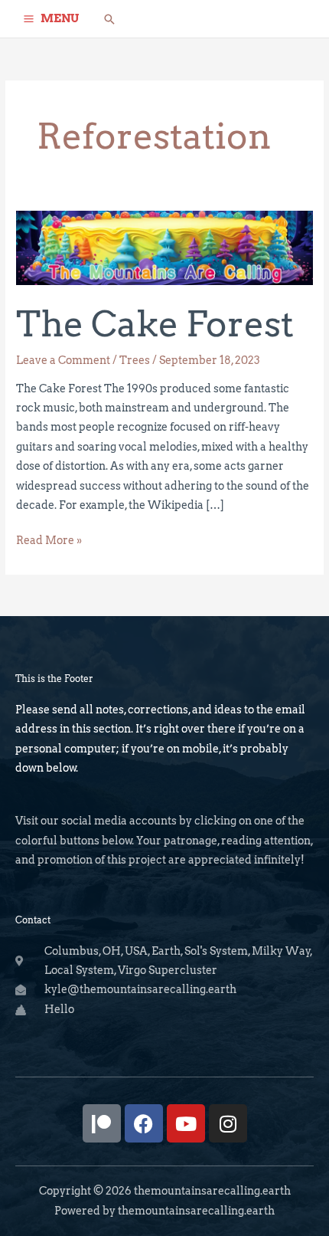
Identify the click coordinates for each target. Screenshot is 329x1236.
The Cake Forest (155, 324)
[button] (109, 19)
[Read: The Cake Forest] (164, 247)
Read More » (49, 538)
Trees (134, 360)
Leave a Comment (63, 360)
